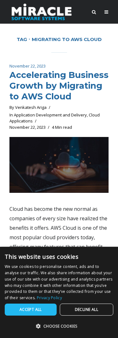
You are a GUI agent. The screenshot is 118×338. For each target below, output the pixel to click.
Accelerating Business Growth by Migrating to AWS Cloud (59, 86)
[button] (59, 326)
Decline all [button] (86, 309)
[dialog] (59, 292)
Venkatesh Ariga (31, 107)
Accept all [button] (31, 309)
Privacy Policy (49, 297)
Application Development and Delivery (50, 115)
